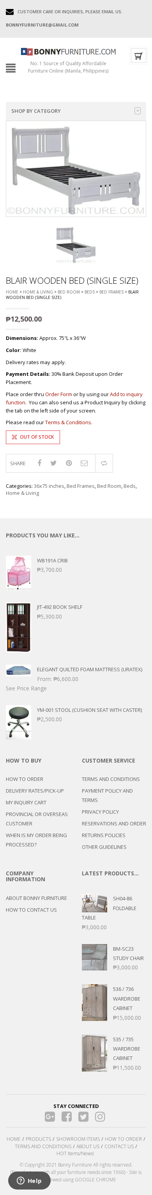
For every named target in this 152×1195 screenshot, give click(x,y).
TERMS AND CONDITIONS (111, 778)
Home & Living (38, 292)
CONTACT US (119, 1146)
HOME (14, 1139)
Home (12, 292)
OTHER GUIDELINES (104, 846)
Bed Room (69, 292)
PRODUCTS (38, 1139)
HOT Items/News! (75, 1153)
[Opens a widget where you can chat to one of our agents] (29, 1181)
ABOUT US (87, 1146)
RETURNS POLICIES (103, 835)
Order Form (58, 394)
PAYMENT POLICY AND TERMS (107, 795)
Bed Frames (111, 292)
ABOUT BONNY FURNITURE (36, 898)
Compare (104, 463)
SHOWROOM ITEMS (78, 1139)
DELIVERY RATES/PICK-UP (35, 790)
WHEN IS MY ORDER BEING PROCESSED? (36, 840)
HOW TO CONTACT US (31, 909)
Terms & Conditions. (68, 422)
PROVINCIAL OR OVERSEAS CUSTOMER (37, 819)
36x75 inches (49, 485)
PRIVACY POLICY (100, 811)
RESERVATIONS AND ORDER (114, 823)
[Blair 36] (76, 244)
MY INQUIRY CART (26, 802)
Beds (90, 292)
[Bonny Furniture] (68, 51)
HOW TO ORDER (24, 778)
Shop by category (36, 110)
